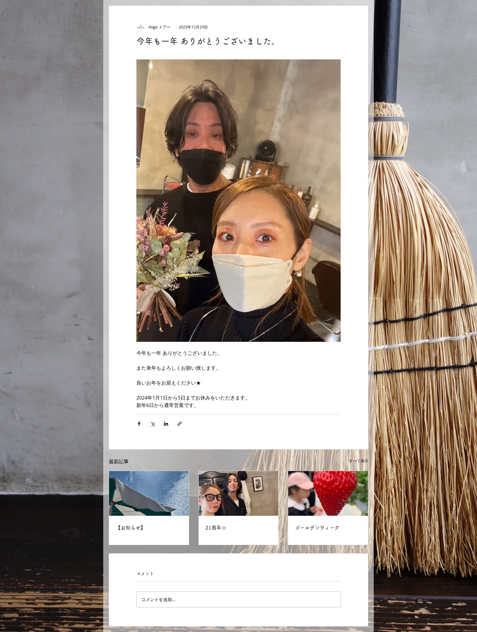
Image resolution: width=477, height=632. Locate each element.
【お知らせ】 (130, 527)
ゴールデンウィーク (317, 527)
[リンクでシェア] (179, 423)
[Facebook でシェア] (139, 423)
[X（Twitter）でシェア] (152, 423)
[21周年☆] (239, 493)
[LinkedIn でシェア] (166, 423)
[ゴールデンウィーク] (328, 493)
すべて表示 (358, 460)
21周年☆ (215, 527)
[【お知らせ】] (149, 493)
